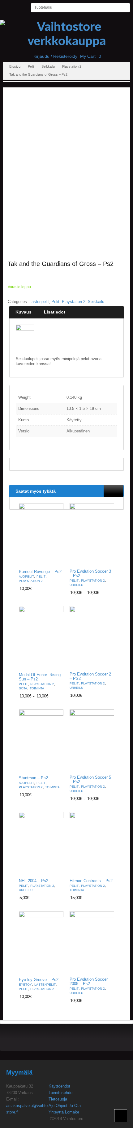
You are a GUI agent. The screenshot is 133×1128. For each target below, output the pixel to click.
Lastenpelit (39, 302)
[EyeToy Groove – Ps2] (41, 942)
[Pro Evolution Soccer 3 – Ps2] (92, 534)
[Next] (118, 490)
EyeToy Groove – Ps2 (38, 980)
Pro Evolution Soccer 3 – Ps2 (90, 573)
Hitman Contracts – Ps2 (91, 881)
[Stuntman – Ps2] (41, 740)
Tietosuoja (58, 1099)
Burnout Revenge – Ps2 (40, 572)
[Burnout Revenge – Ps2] (41, 534)
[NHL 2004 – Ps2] (41, 843)
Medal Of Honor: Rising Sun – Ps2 (40, 677)
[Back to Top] (120, 1115)
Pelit (31, 66)
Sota (23, 688)
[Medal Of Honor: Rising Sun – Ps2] (41, 638)
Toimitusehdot (61, 1092)
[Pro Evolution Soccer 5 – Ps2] (92, 740)
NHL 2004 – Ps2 (33, 881)
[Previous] (109, 490)
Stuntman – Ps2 (33, 778)
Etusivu (14, 66)
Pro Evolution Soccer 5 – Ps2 (90, 779)
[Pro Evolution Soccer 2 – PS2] (92, 637)
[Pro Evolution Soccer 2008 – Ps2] (92, 942)
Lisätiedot (54, 311)
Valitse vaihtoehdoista (105, 561)
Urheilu (76, 585)
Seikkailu (48, 66)
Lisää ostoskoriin (55, 561)
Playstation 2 (71, 66)
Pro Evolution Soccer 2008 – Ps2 (89, 981)
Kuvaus (23, 311)
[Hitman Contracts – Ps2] (92, 843)
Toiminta (37, 688)
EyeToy (25, 984)
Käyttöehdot (59, 1086)
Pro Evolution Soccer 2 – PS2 (90, 676)
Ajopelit (26, 576)
